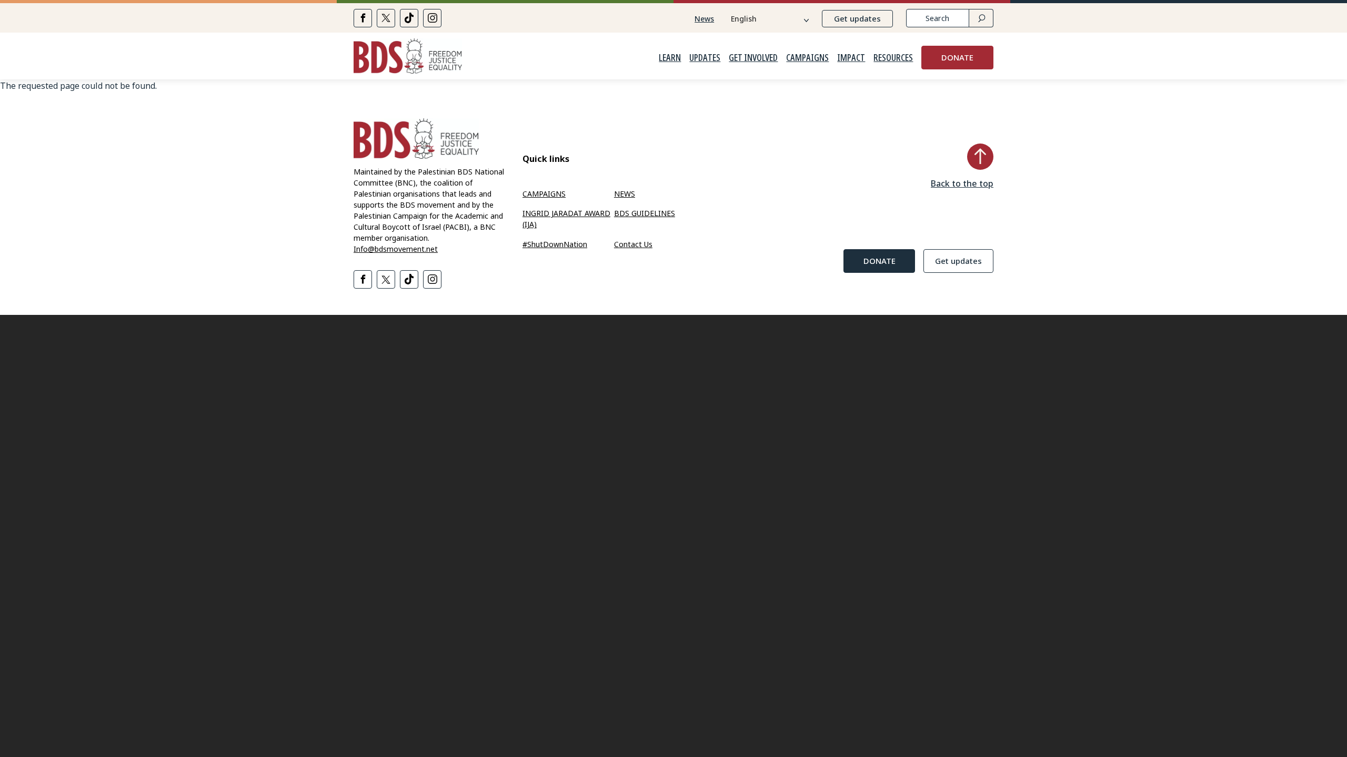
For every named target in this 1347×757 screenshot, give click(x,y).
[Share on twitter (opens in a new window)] (386, 18)
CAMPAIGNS (807, 58)
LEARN (670, 58)
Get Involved (753, 58)
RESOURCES (893, 58)
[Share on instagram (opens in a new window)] (432, 18)
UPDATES (704, 58)
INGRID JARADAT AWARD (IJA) (566, 218)
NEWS (624, 194)
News (704, 19)
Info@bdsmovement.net (396, 249)
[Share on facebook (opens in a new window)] (363, 18)
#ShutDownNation (554, 244)
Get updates (857, 18)
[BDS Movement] (408, 57)
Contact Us (633, 244)
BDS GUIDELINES (644, 213)
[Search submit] (981, 18)
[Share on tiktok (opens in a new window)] (409, 18)
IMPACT (851, 58)
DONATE (957, 57)
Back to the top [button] (962, 183)
